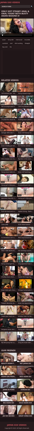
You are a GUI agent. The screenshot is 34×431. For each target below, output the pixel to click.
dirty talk (11, 40)
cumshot (5, 43)
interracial (19, 40)
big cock (4, 47)
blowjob (27, 43)
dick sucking (19, 43)
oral (11, 43)
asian (4, 40)
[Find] (31, 6)
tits (11, 47)
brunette (27, 40)
